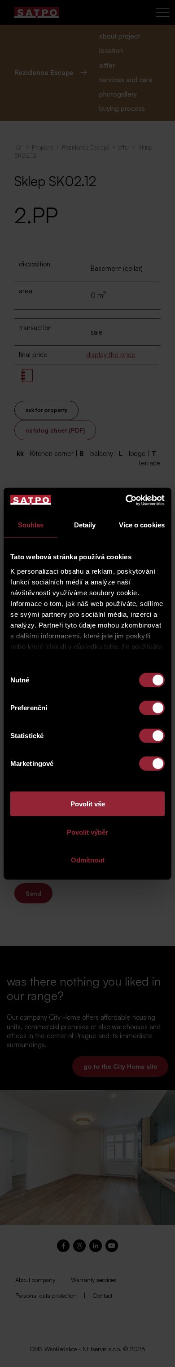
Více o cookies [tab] (142, 525)
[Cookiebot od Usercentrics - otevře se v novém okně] (126, 500)
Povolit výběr (87, 832)
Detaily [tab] (85, 525)
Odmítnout (88, 860)
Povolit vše (87, 804)
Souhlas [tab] (31, 525)
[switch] (152, 708)
